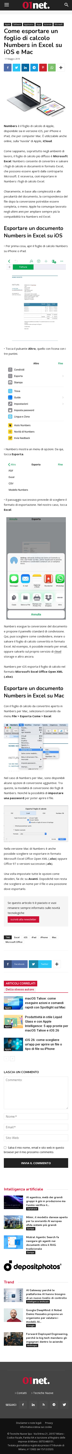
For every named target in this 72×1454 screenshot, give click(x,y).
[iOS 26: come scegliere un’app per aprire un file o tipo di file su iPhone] (13, 1044)
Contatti (22, 1393)
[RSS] (43, 1405)
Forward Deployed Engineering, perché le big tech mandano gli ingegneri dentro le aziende (47, 1338)
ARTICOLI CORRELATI (20, 983)
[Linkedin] (33, 1405)
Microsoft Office (14, 941)
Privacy (49, 1423)
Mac (54, 937)
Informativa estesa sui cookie (36, 1427)
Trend (9, 1282)
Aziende (47, 24)
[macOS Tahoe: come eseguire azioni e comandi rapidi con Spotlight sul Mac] (13, 1003)
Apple (7, 24)
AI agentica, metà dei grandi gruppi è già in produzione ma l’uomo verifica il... (45, 1201)
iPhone (44, 937)
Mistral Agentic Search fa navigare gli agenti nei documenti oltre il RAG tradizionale (42, 1243)
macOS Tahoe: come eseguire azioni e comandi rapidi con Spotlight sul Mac (45, 1002)
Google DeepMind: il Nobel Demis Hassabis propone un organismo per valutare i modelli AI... (44, 1316)
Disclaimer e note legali (28, 1423)
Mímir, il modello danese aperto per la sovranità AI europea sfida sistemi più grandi (47, 1221)
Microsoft (59, 24)
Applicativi (28, 24)
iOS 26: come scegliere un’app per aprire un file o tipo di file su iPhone (43, 1044)
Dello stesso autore (20, 989)
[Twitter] (64, 1405)
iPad (34, 937)
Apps (39, 24)
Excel (17, 937)
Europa (30, 1228)
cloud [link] (57, 651)
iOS (25, 937)
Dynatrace (32, 1208)
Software (17, 24)
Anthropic (32, 1345)
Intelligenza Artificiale (38, 1301)
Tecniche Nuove (43, 1393)
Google (31, 1325)
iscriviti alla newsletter (23, 919)
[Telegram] (54, 1405)
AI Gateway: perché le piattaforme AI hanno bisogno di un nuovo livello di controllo (46, 1294)
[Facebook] (23, 1405)
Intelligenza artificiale (23, 1189)
